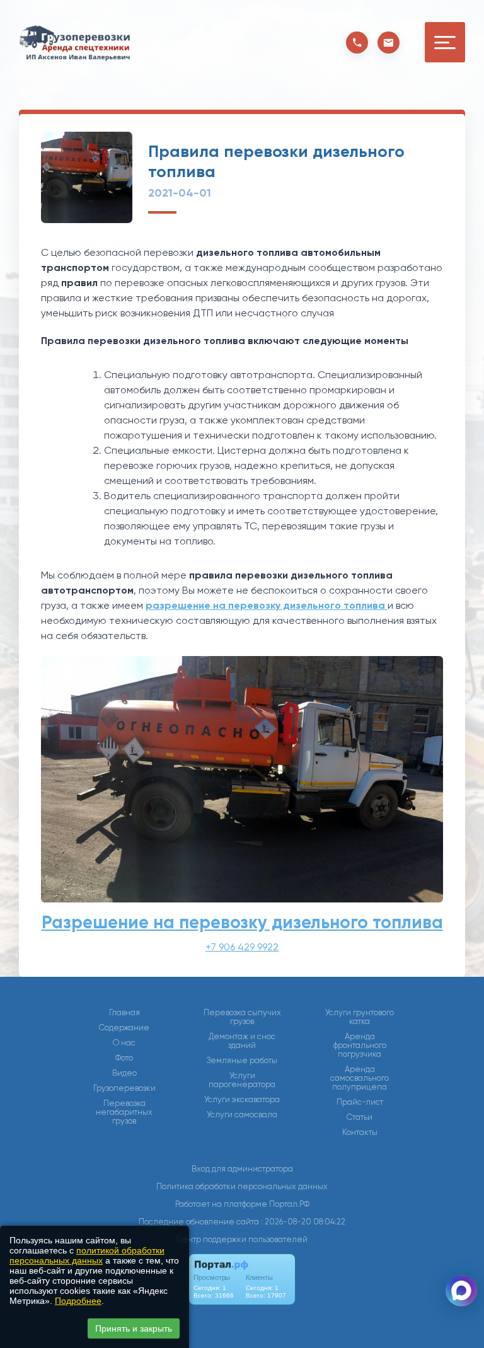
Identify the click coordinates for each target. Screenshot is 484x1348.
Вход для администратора (242, 1168)
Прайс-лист (360, 1102)
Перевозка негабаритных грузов (124, 1112)
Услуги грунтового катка (359, 1017)
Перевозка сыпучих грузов (242, 1017)
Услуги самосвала (242, 1114)
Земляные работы (242, 1060)
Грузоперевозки (124, 1088)
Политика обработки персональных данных (242, 1186)
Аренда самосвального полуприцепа (359, 1078)
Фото (124, 1058)
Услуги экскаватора (242, 1099)
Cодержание (124, 1027)
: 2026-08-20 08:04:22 (303, 1221)
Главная (124, 1012)
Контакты (359, 1132)
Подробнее (78, 1301)
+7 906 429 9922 (242, 947)
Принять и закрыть (133, 1328)
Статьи (359, 1117)
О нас (124, 1043)
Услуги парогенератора (242, 1080)
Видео (124, 1073)
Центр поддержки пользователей (242, 1239)
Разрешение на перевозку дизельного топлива (242, 922)
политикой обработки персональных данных (86, 1255)
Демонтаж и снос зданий (242, 1041)
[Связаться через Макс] (461, 1290)
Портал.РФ (289, 1204)
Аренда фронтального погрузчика (359, 1045)
